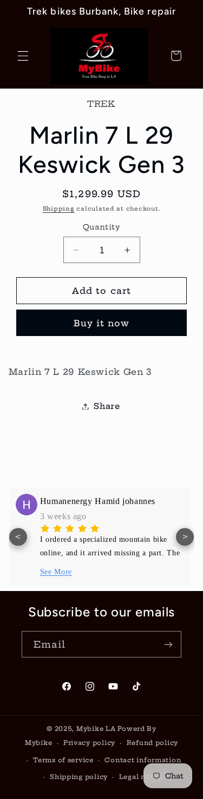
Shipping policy (79, 777)
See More (56, 572)
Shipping (59, 208)
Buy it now (102, 323)
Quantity (101, 227)
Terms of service (63, 760)
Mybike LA (96, 729)
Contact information (142, 760)
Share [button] (107, 406)
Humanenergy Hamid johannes (97, 501)
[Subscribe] (168, 644)
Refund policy (153, 743)
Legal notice (142, 777)
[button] (22, 55)
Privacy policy (89, 743)
